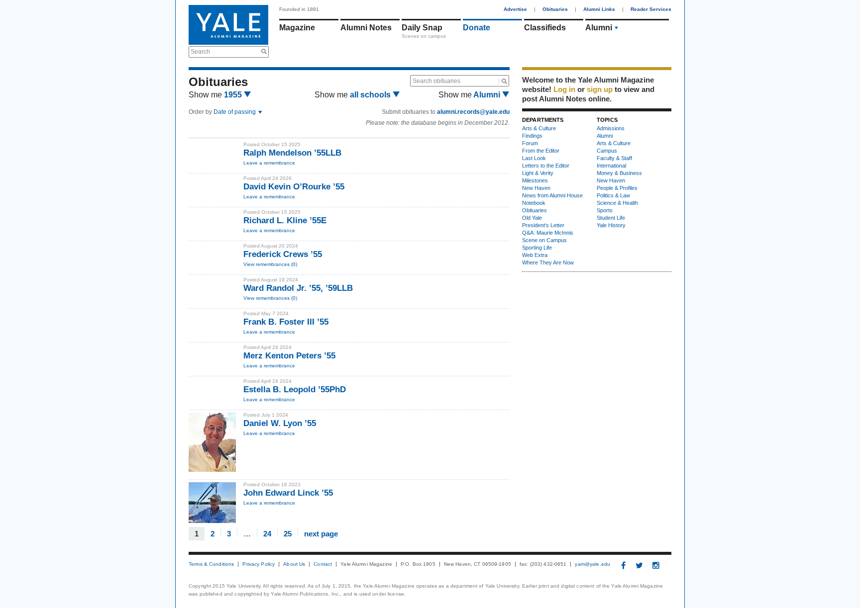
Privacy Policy (258, 564)
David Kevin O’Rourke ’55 (293, 186)
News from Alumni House (552, 195)
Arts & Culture (539, 128)
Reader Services (651, 9)
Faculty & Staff (614, 158)
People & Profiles (617, 188)
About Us (294, 564)
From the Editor (540, 151)
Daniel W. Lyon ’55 (279, 423)
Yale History (611, 225)
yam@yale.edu (592, 564)
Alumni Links (599, 9)
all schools (371, 94)
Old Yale (532, 218)
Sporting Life (537, 248)
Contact (323, 564)
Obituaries (555, 9)
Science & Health (617, 203)
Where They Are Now (548, 262)
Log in (564, 89)
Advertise (515, 9)
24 (267, 533)
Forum (530, 143)
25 (288, 533)
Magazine (297, 27)
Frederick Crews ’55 (282, 254)
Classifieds (545, 27)
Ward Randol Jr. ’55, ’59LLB (298, 288)
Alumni (598, 27)
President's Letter (543, 225)
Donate (476, 27)
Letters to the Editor (545, 166)
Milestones (535, 180)
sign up (600, 89)
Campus (607, 151)
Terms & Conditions (211, 564)
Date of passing (235, 111)
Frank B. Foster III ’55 (285, 322)
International (611, 166)
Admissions (611, 128)
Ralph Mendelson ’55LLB (292, 153)
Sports (605, 210)
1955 (234, 94)
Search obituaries (436, 81)
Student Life (611, 218)
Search (200, 51)
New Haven (536, 188)
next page (321, 533)
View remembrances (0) (270, 264)
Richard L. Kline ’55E (284, 220)
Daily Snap (422, 27)
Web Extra (534, 255)
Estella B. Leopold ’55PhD (294, 389)
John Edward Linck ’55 (288, 493)
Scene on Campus (544, 240)
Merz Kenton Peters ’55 (289, 355)
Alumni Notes (366, 27)
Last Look (534, 158)
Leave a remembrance (269, 163)
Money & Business (619, 173)
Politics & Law (613, 195)
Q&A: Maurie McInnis (547, 233)
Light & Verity (537, 173)
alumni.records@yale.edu (473, 111)
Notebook (533, 203)
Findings (532, 136)
